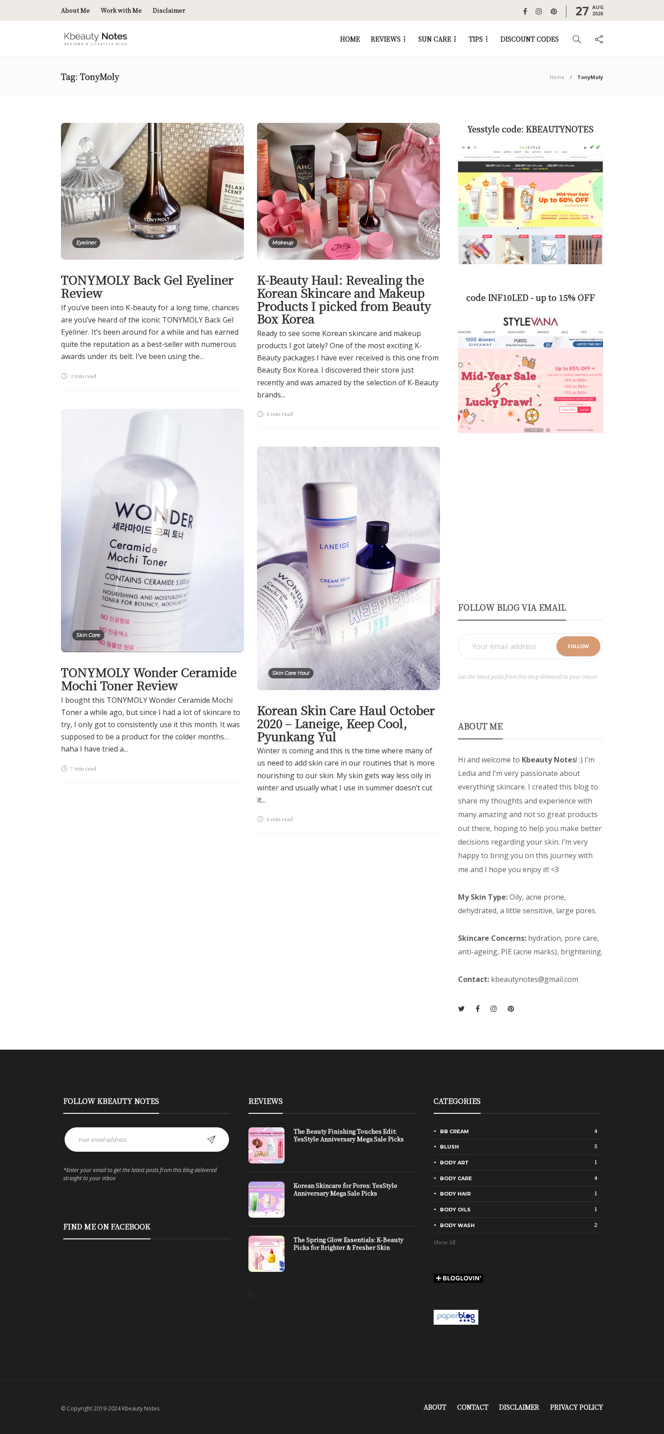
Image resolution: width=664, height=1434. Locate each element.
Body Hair (518, 1193)
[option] (332, 1204)
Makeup (282, 242)
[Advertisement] (530, 516)
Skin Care (88, 635)
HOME (350, 38)
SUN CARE (434, 38)
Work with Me (121, 10)
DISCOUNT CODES (529, 38)
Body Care (518, 1178)
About (435, 1406)
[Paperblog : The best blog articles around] (456, 1316)
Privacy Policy (576, 1406)
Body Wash (518, 1224)
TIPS (476, 38)
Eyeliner (86, 242)
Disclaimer (169, 10)
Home (557, 77)
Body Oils (518, 1209)
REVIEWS (386, 38)
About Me (75, 10)
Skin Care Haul (290, 673)
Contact (472, 1406)
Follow (578, 646)
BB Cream (518, 1131)
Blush (518, 1146)
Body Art (518, 1162)
